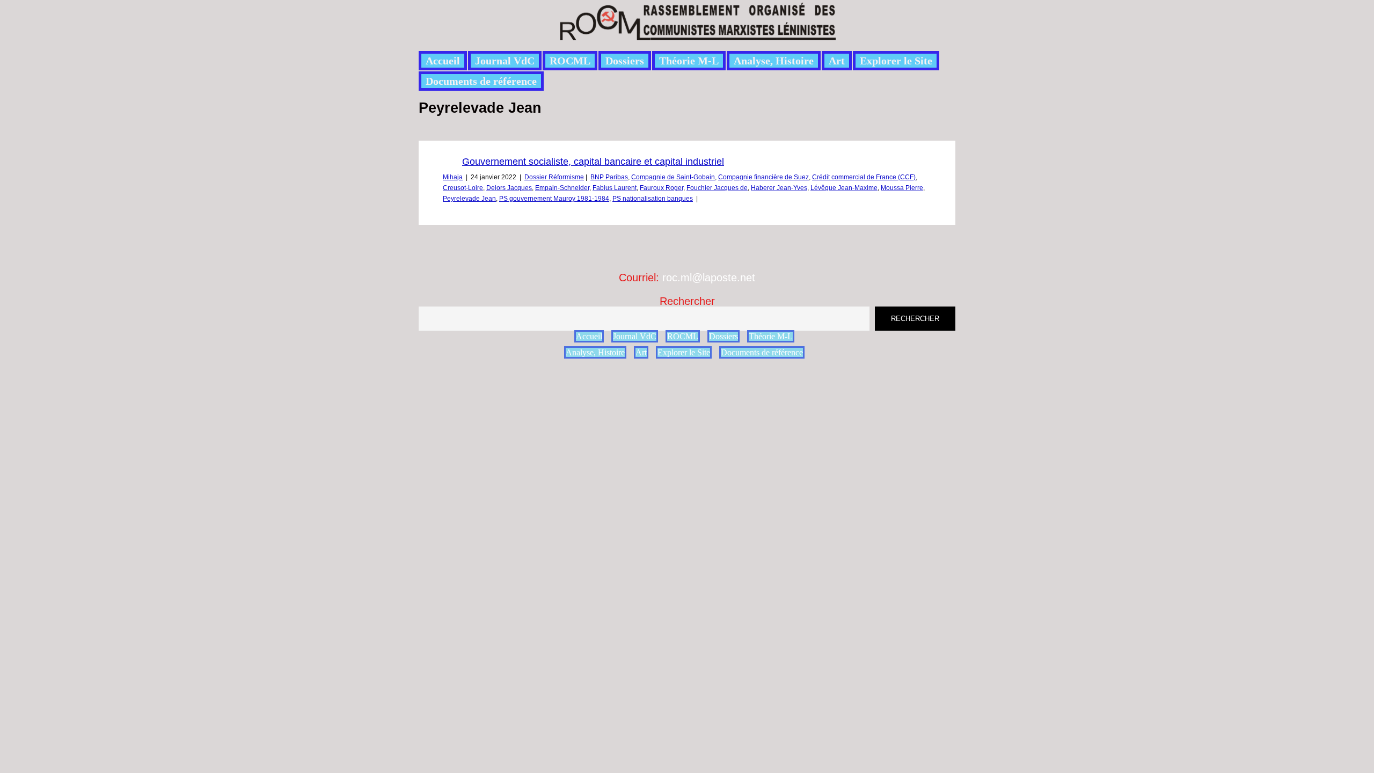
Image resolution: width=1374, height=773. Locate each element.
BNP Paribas (609, 177)
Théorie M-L (689, 61)
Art (837, 61)
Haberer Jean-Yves (779, 188)
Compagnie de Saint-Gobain (673, 177)
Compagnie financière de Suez (763, 177)
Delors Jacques (509, 188)
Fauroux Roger (661, 188)
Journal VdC (505, 61)
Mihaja (453, 177)
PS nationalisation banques (652, 198)
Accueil (443, 61)
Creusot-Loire (463, 188)
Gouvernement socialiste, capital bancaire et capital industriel (593, 161)
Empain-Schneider (562, 188)
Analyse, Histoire (774, 61)
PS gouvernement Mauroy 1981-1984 (554, 198)
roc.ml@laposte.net (708, 277)
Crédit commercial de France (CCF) (864, 177)
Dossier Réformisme (554, 177)
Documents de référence (481, 81)
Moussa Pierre (902, 188)
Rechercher (687, 301)
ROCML (570, 61)
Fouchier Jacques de (717, 188)
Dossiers (624, 61)
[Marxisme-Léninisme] (697, 34)
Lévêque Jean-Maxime (844, 188)
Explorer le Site (896, 61)
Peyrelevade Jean (469, 198)
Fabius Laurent (615, 188)
